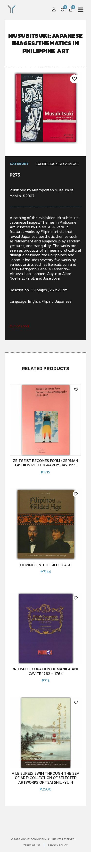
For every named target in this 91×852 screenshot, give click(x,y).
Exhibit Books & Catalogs (57, 163)
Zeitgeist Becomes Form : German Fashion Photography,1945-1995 (45, 463)
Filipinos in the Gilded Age (45, 565)
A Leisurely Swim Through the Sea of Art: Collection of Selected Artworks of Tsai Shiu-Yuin (45, 777)
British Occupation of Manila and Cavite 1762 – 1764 (45, 671)
